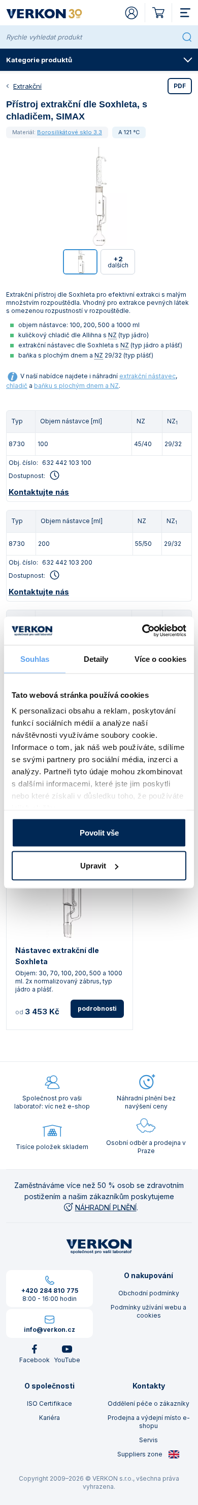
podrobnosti (97, 1008)
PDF (180, 86)
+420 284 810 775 (49, 1290)
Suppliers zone (140, 1454)
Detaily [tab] (96, 658)
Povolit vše (99, 832)
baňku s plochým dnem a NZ (76, 385)
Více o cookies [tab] (160, 658)
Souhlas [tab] (35, 658)
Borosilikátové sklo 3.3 (69, 132)
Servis (148, 1440)
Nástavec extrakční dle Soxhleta (57, 956)
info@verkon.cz (49, 1329)
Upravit (93, 865)
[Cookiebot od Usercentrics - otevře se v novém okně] (142, 631)
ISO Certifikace (49, 1403)
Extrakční (27, 86)
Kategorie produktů (39, 60)
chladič (16, 385)
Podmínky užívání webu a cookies (148, 1311)
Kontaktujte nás (39, 492)
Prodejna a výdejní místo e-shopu (149, 1422)
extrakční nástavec (147, 376)
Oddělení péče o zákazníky (148, 1403)
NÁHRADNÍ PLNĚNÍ (106, 1207)
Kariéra (49, 1417)
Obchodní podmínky (148, 1293)
